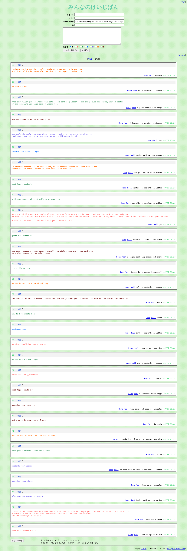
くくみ (143, 549)
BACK (90, 59)
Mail (151, 75)
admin (182, 55)
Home (146, 75)
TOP (183, 2)
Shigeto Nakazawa (176, 549)
